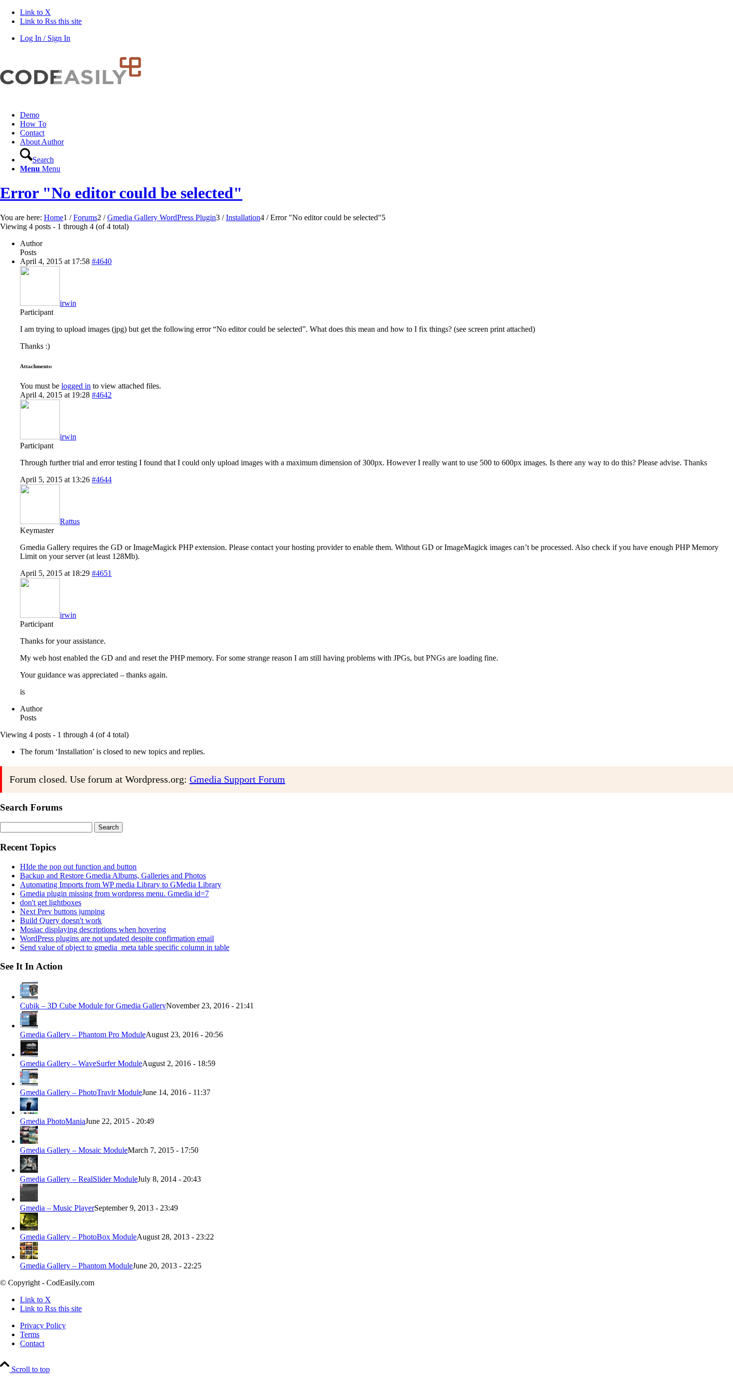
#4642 (102, 395)
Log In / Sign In (45, 38)
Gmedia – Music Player (57, 1208)
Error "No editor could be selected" (121, 193)
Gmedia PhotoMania (52, 1121)
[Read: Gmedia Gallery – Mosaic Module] (29, 1141)
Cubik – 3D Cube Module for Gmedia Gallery (93, 1005)
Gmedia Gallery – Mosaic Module (74, 1150)
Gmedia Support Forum (237, 779)
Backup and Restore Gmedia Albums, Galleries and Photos (113, 875)
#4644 (102, 479)
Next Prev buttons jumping (62, 911)
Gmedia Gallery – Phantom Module (76, 1265)
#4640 (102, 261)
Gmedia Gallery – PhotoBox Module (78, 1237)
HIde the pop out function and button (78, 866)
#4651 (102, 573)
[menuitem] (376, 115)
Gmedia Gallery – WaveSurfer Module (81, 1063)
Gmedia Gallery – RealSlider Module (79, 1179)
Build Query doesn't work (61, 920)
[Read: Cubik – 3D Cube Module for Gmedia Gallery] (29, 996)
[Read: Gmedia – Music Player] (29, 1199)
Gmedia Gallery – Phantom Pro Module (83, 1034)
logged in (76, 386)
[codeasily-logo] (75, 98)
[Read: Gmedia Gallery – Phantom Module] (29, 1256)
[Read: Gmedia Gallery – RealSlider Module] (29, 1170)
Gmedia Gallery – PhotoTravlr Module (81, 1092)
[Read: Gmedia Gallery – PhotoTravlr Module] (29, 1083)
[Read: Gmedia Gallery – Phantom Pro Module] (29, 1025)
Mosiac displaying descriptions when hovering (93, 929)
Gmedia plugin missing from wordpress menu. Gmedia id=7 (114, 893)
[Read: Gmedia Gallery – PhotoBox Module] (29, 1228)
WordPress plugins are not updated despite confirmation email (117, 938)
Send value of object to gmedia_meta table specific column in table (124, 947)
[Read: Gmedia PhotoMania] (29, 1112)
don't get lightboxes (50, 902)
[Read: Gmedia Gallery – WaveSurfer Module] (29, 1054)
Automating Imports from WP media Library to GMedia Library (120, 884)
